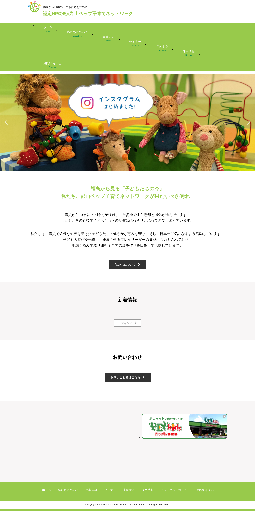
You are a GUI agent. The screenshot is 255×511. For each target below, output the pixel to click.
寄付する (162, 48)
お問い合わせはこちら (125, 377)
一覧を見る (125, 323)
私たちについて (77, 33)
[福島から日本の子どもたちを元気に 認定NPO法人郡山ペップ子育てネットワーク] (34, 12)
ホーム (47, 28)
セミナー (135, 43)
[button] (127, 122)
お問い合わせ (52, 64)
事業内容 (109, 38)
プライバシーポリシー (175, 490)
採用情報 (189, 52)
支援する (129, 490)
